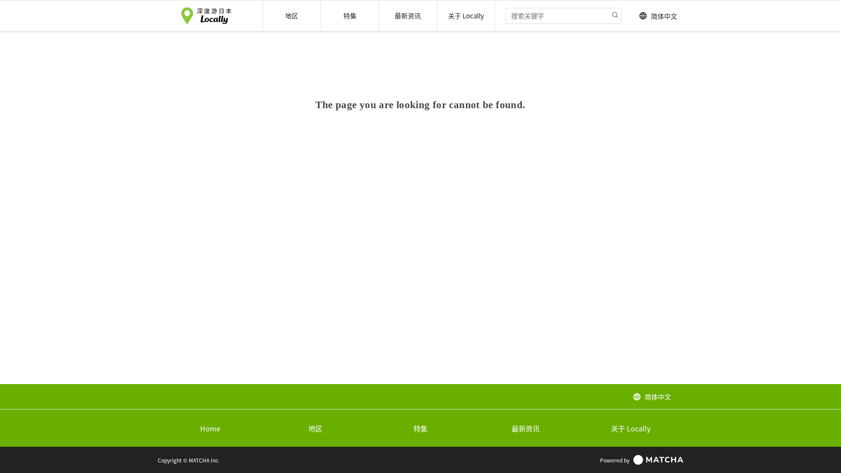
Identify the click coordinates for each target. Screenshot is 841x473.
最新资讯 (526, 428)
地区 (315, 428)
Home (210, 428)
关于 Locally (630, 428)
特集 (420, 428)
